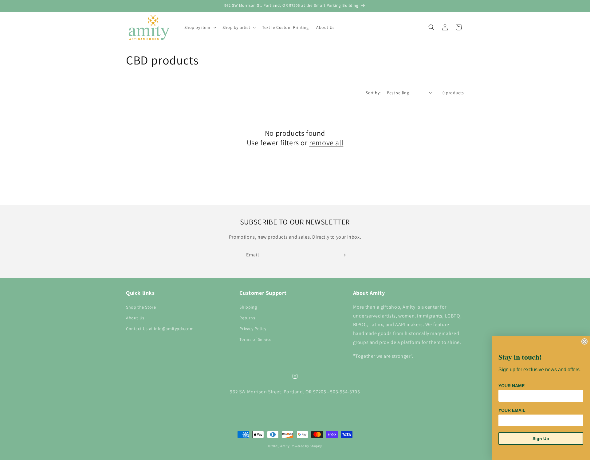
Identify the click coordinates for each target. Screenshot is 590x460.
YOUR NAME (511, 385)
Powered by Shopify (306, 446)
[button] (200, 27)
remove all (326, 142)
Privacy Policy (252, 328)
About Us (135, 317)
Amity (285, 446)
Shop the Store (141, 307)
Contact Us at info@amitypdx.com (160, 328)
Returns (247, 317)
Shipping (248, 307)
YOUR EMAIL (511, 410)
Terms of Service (255, 339)
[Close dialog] (584, 341)
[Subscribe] (343, 255)
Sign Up (541, 438)
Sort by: (373, 93)
